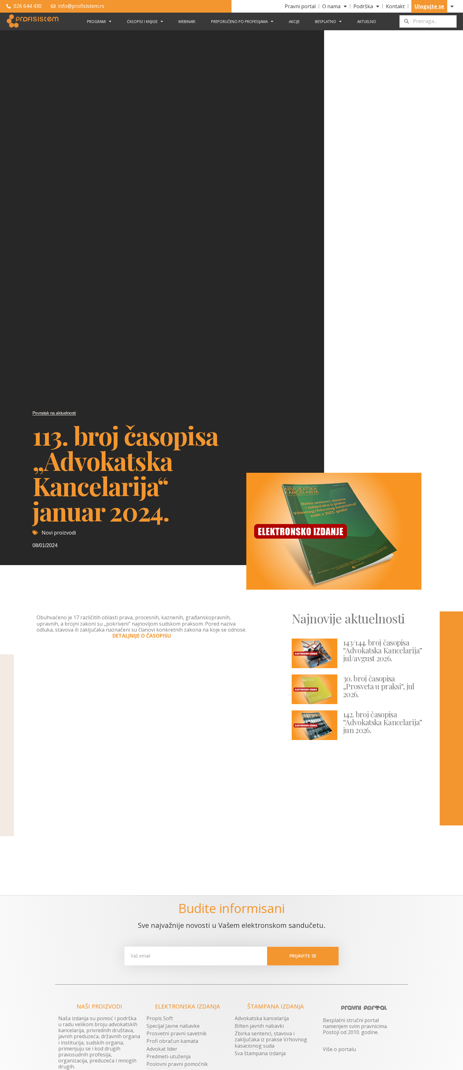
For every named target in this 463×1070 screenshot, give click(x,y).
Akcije (294, 21)
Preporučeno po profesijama (239, 21)
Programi (96, 21)
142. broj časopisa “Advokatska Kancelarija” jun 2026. (382, 722)
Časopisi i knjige (142, 21)
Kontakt (395, 6)
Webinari (186, 21)
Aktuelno (366, 21)
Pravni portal (300, 6)
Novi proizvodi (59, 532)
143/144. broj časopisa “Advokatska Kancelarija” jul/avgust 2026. (382, 650)
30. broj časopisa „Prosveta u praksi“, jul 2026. (378, 686)
